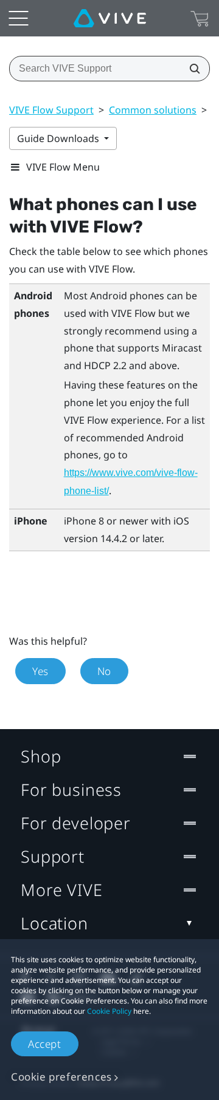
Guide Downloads (59, 138)
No (104, 671)
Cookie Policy (109, 1011)
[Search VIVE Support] (191, 68)
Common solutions (152, 110)
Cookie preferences (61, 1077)
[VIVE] (110, 18)
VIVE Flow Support (51, 110)
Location (54, 923)
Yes (40, 671)
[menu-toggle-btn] (18, 18)
